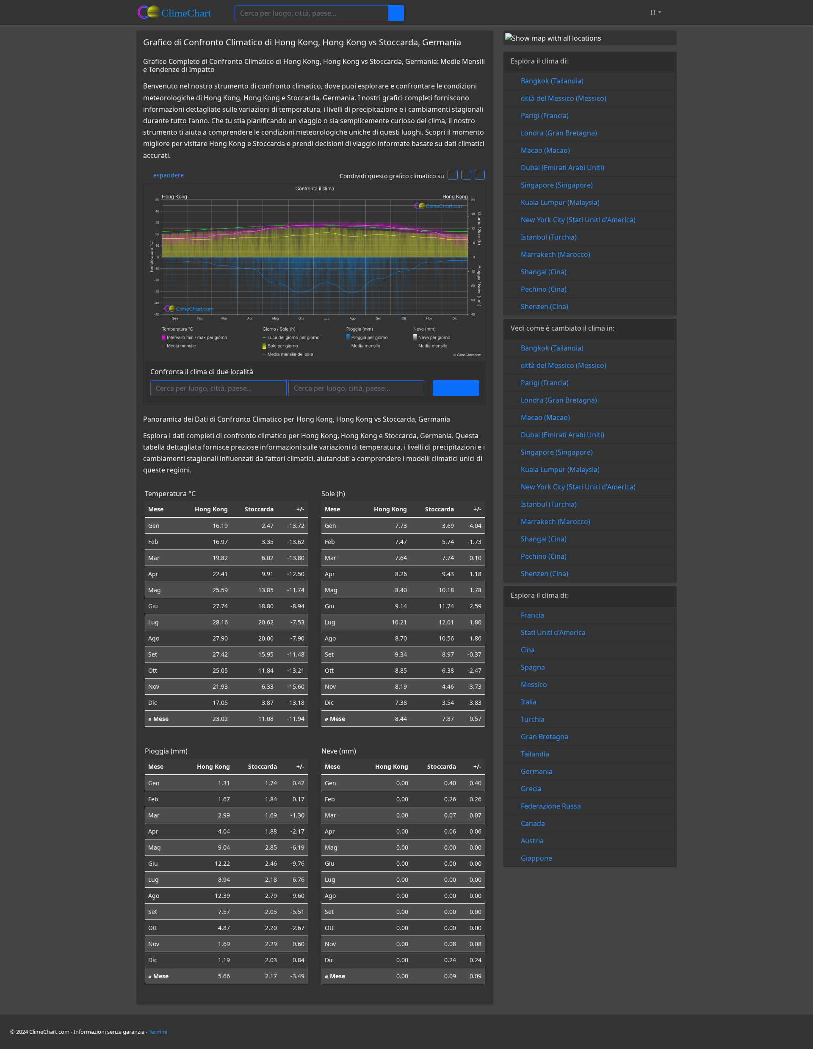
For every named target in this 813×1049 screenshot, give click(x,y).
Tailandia (535, 754)
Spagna (533, 667)
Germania (537, 771)
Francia (532, 615)
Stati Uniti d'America (553, 632)
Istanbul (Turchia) (549, 237)
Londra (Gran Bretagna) (559, 133)
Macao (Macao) (545, 150)
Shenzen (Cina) (544, 306)
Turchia (533, 719)
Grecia (531, 788)
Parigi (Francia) (545, 115)
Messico (534, 684)
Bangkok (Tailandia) (552, 81)
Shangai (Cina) (544, 271)
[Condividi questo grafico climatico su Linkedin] (480, 175)
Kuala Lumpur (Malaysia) (560, 202)
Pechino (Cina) (544, 289)
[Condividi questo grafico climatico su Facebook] (453, 175)
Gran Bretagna (544, 736)
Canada (533, 823)
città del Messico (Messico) (563, 98)
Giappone (536, 858)
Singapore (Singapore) (557, 185)
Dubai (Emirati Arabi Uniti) (562, 167)
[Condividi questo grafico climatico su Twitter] (466, 175)
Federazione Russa (551, 806)
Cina (528, 649)
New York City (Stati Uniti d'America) (578, 219)
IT (652, 12)
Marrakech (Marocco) (555, 254)
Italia (528, 702)
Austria (532, 840)
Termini (158, 1031)
